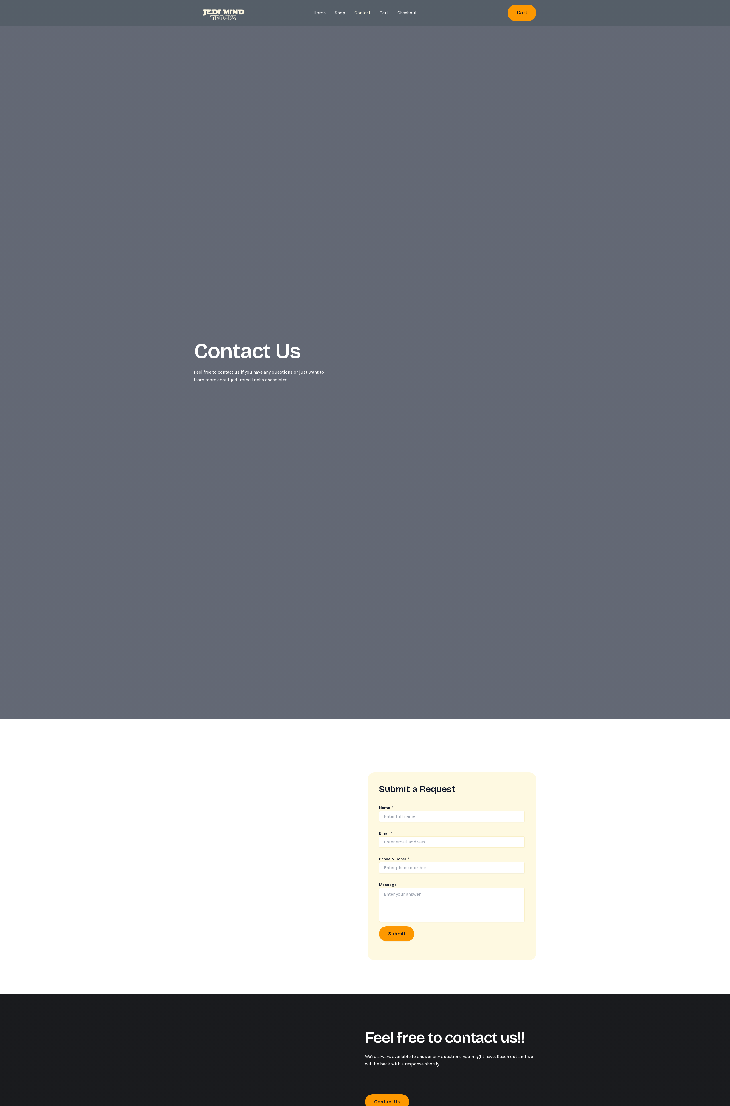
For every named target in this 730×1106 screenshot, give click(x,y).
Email (386, 833)
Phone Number (394, 859)
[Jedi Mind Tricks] (222, 12)
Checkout (407, 12)
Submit (396, 934)
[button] (522, 13)
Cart (384, 12)
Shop (340, 12)
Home (319, 12)
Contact (362, 12)
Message (388, 884)
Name (386, 807)
